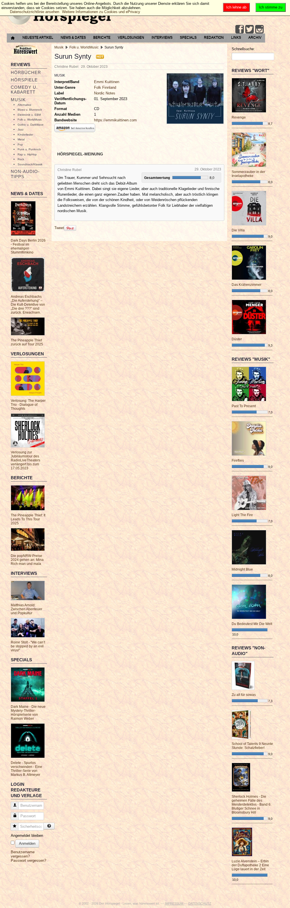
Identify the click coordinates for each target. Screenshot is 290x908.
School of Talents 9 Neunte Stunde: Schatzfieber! (252, 746)
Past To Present (244, 406)
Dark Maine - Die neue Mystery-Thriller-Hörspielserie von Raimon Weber (28, 713)
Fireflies (238, 461)
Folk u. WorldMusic (30, 119)
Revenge (239, 117)
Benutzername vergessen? (23, 854)
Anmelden (27, 843)
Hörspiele (24, 79)
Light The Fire (242, 515)
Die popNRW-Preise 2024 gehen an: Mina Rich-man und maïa (27, 560)
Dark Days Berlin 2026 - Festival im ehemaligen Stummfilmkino (28, 246)
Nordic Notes (104, 93)
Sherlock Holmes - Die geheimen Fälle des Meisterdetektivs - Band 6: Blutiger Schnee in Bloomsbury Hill (251, 804)
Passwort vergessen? (28, 860)
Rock (21, 159)
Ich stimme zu (270, 7)
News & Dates (73, 37)
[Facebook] (239, 29)
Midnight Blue (242, 569)
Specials (188, 37)
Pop (20, 144)
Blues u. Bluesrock (30, 109)
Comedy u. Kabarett (24, 89)
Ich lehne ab (236, 7)
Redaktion (214, 37)
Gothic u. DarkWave (31, 124)
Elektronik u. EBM (29, 114)
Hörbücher (26, 72)
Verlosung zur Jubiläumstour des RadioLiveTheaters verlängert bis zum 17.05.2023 (25, 460)
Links (236, 37)
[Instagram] (259, 29)
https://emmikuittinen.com (115, 120)
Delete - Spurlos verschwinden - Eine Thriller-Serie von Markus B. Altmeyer (26, 769)
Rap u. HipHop (27, 154)
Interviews (162, 37)
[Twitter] (249, 29)
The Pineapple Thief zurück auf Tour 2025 (27, 342)
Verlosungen (131, 37)
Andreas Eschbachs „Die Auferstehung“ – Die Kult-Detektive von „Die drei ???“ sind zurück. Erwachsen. (28, 304)
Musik (18, 99)
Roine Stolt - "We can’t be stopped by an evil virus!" (28, 646)
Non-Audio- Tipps (25, 174)
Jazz (21, 129)
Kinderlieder (25, 134)
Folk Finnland (105, 87)
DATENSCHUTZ (199, 903)
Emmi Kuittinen (106, 82)
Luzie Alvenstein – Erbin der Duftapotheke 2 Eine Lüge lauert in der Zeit (250, 865)
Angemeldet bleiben (27, 835)
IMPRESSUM (174, 903)
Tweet (59, 228)
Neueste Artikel (37, 37)
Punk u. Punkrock (29, 149)
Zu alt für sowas (244, 695)
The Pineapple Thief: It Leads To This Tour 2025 (28, 519)
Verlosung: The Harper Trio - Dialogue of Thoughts (28, 405)
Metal (21, 139)
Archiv (254, 37)
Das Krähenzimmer (246, 285)
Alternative (24, 104)
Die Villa (238, 230)
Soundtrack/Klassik (30, 164)
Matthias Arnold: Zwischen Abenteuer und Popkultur (26, 609)
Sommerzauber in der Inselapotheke (248, 174)
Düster (237, 339)
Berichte (101, 37)
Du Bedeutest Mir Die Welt (252, 624)
